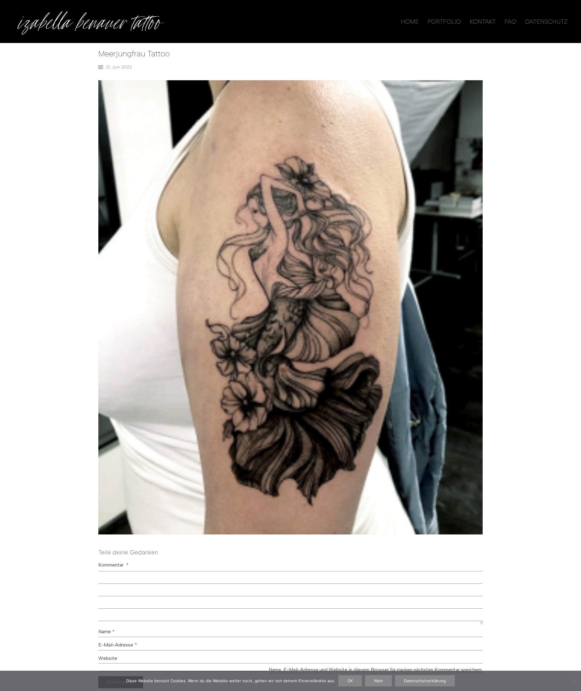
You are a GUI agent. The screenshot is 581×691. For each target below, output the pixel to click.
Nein (378, 680)
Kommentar (113, 565)
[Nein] (573, 681)
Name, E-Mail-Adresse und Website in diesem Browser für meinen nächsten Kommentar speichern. (376, 670)
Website (107, 658)
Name (106, 631)
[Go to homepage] (89, 21)
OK (350, 680)
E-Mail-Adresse (117, 645)
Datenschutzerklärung (425, 680)
